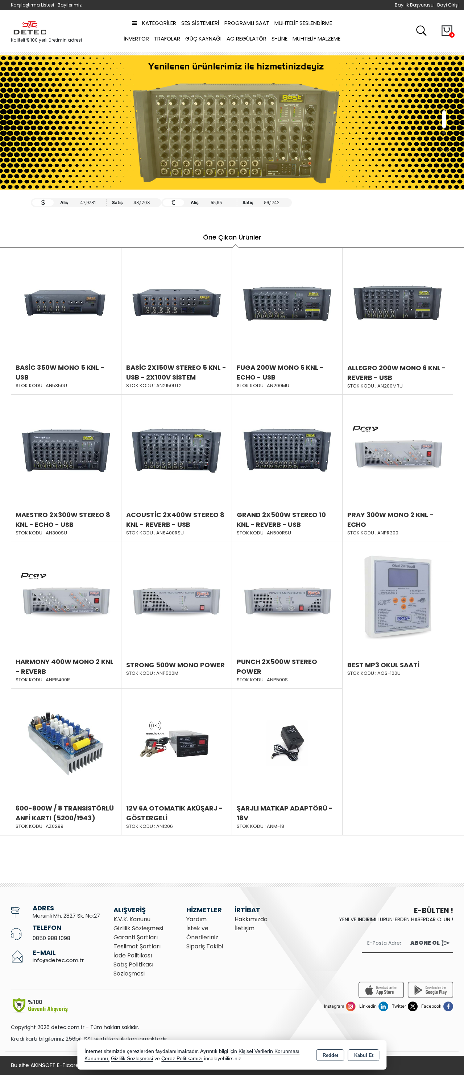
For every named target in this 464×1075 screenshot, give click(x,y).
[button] (444, 112)
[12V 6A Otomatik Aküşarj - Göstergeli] (176, 743)
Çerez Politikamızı (182, 1058)
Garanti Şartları (135, 937)
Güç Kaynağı (203, 38)
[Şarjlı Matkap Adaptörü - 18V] (287, 743)
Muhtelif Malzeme (316, 38)
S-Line (279, 38)
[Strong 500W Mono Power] (176, 596)
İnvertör (136, 38)
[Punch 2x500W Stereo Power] (287, 596)
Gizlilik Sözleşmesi (138, 928)
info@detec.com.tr (58, 960)
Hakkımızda (251, 919)
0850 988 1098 (51, 938)
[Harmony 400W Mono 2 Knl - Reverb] (66, 596)
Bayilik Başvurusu (414, 5)
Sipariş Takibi (204, 946)
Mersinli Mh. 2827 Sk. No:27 (66, 915)
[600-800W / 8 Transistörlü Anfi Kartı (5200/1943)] (66, 743)
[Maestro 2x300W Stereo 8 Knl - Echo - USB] (66, 449)
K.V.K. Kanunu (131, 919)
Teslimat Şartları (137, 946)
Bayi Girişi (448, 5)
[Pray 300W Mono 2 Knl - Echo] (398, 449)
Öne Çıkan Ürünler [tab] (232, 237)
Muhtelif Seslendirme (303, 23)
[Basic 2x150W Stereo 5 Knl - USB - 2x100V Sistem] (176, 302)
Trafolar (167, 38)
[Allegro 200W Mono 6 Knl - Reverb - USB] (398, 302)
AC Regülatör (246, 38)
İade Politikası (132, 955)
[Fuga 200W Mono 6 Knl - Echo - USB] (287, 302)
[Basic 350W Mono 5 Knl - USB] (66, 302)
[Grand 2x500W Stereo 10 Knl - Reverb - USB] (287, 449)
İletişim (244, 928)
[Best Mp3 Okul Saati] (398, 596)
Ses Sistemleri (200, 23)
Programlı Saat (246, 23)
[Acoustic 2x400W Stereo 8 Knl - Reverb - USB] (176, 449)
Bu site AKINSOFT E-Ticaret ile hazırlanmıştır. (69, 1065)
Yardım (196, 919)
